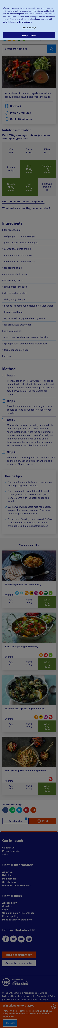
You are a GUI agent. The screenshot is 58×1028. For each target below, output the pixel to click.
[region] (29, 20)
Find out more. (25, 21)
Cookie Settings (29, 27)
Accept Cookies (29, 35)
